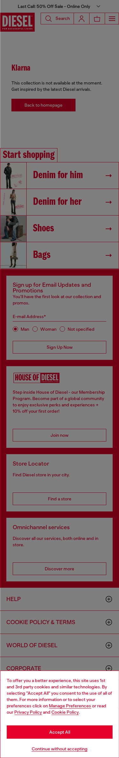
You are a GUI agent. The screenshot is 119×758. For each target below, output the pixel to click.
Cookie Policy (65, 712)
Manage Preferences (70, 705)
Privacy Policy (28, 712)
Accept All (59, 732)
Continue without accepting (60, 748)
